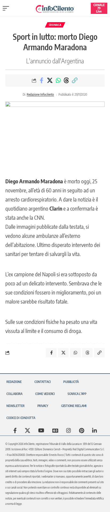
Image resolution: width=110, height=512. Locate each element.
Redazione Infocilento (40, 94)
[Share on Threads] (66, 80)
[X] (27, 430)
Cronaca (55, 24)
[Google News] (55, 430)
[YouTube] (41, 430)
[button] (7, 8)
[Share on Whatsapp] (58, 80)
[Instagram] (68, 430)
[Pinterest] (81, 430)
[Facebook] (15, 430)
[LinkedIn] (94, 430)
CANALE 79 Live (99, 8)
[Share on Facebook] (41, 80)
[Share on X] (50, 80)
